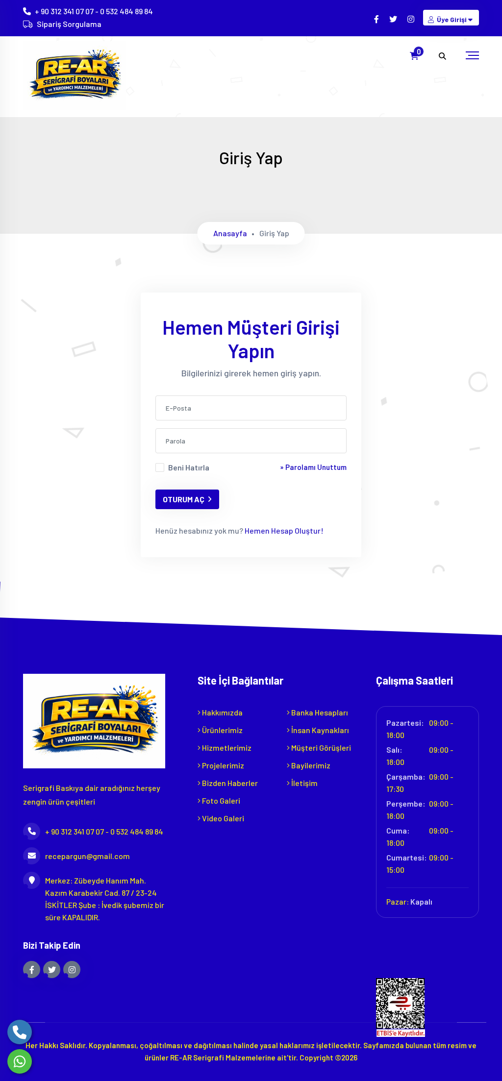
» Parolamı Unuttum (313, 467)
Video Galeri (222, 818)
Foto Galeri (220, 800)
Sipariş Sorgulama (69, 23)
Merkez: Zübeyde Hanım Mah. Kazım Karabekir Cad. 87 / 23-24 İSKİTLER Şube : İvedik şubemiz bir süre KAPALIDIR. (104, 899)
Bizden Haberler (229, 782)
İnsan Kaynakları (319, 730)
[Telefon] (19, 1032)
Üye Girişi (451, 19)
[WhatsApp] (19, 1061)
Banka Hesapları (319, 712)
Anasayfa (230, 233)
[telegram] (394, 19)
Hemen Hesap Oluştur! (283, 530)
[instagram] (411, 19)
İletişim (304, 782)
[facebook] (377, 19)
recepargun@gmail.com (87, 855)
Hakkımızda (222, 712)
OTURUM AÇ (183, 499)
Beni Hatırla (188, 467)
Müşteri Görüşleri (320, 747)
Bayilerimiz (310, 765)
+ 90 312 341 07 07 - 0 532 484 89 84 (94, 11)
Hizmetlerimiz (226, 747)
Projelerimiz (222, 765)
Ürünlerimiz (222, 730)
